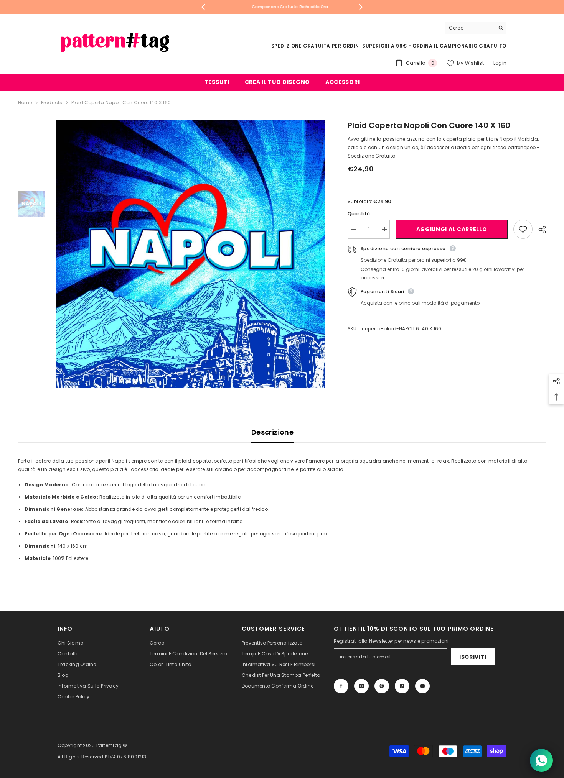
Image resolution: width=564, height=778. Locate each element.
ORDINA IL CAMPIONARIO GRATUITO (459, 46)
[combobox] (470, 28)
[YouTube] (422, 686)
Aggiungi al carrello (450, 229)
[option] (282, 7)
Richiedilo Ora (306, 7)
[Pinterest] (381, 686)
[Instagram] (361, 686)
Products (52, 102)
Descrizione (272, 432)
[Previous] (203, 7)
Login (499, 63)
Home (25, 102)
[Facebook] (341, 686)
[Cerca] (475, 28)
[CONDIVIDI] (539, 229)
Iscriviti (472, 657)
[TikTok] (402, 686)
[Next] (360, 7)
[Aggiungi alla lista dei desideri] (523, 229)
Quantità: (359, 213)
